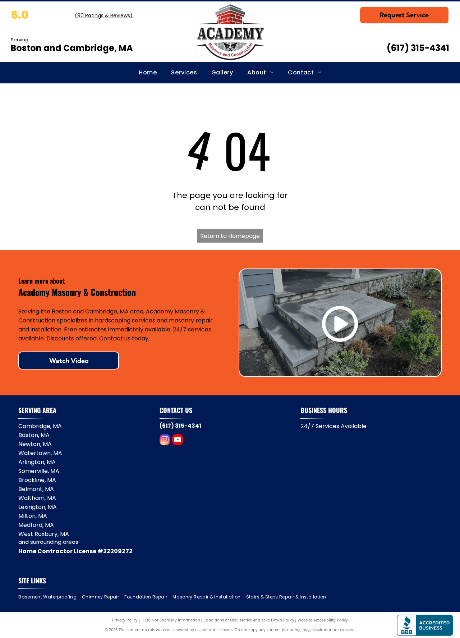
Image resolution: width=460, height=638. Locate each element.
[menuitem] (148, 72)
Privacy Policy (125, 620)
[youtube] (177, 440)
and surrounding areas (48, 542)
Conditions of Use (220, 620)
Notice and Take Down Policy (267, 620)
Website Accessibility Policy (323, 620)
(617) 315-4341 (418, 48)
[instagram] (165, 440)
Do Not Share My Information (172, 620)
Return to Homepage (230, 236)
